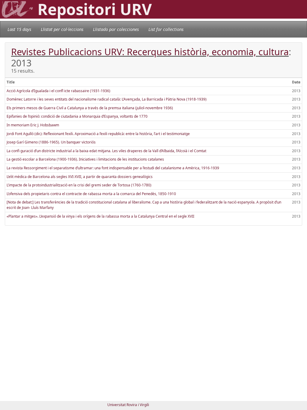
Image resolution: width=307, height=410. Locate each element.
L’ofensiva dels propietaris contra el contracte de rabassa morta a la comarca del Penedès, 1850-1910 (91, 193)
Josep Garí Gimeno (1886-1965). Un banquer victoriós (51, 142)
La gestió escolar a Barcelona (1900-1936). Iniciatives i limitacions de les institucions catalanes (85, 159)
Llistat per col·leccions (62, 29)
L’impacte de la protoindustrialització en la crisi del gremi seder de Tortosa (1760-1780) (79, 185)
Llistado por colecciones (116, 29)
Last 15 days (19, 29)
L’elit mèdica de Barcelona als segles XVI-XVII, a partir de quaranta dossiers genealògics (80, 176)
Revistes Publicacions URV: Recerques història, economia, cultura (150, 51)
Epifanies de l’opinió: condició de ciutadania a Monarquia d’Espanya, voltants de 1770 (77, 116)
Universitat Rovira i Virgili (128, 404)
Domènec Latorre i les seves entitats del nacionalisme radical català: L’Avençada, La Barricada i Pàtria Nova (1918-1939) (107, 99)
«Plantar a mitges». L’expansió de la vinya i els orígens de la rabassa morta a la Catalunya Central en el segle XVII (100, 216)
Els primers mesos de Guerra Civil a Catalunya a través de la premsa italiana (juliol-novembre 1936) (90, 107)
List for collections (165, 29)
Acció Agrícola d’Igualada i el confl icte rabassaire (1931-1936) (58, 90)
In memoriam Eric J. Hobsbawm (33, 125)
